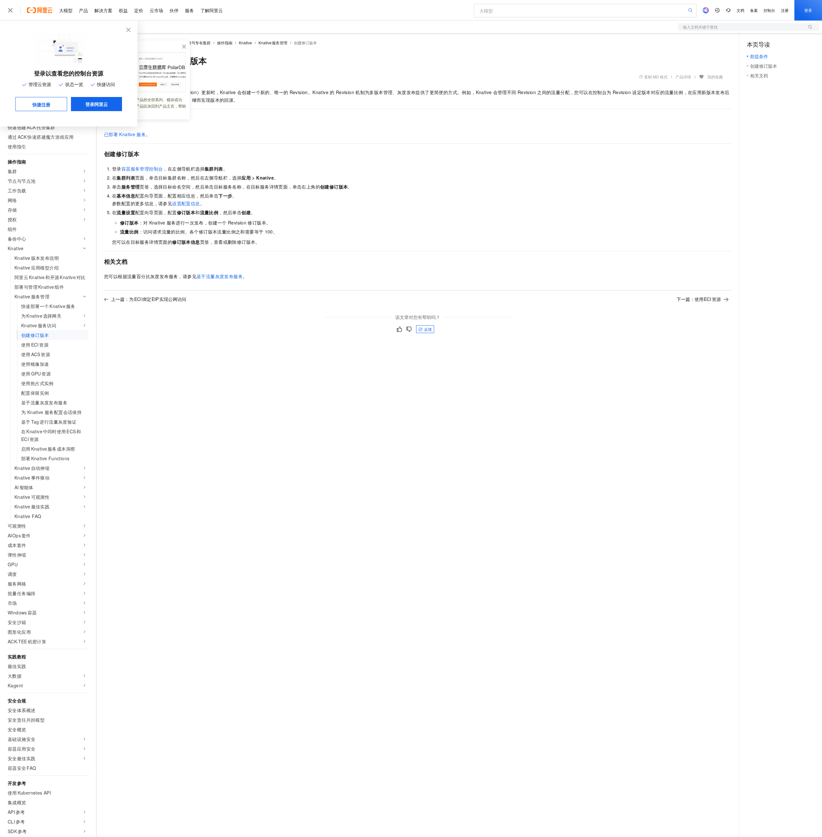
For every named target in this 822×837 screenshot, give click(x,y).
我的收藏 (715, 76)
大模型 (66, 10)
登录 (808, 10)
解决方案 (103, 10)
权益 (123, 10)
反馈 (428, 329)
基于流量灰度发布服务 (220, 276)
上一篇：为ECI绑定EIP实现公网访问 (148, 299)
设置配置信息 (186, 203)
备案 (754, 10)
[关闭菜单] (10, 10)
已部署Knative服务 (125, 134)
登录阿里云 (96, 104)
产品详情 (683, 76)
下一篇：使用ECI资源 (699, 299)
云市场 (156, 10)
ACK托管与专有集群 (193, 42)
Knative (245, 42)
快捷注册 (41, 104)
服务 (189, 10)
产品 (83, 10)
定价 (138, 10)
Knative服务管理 (273, 42)
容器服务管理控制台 (142, 168)
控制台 (769, 10)
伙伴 (174, 10)
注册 (785, 10)
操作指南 (224, 42)
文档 (740, 10)
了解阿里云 (211, 10)
